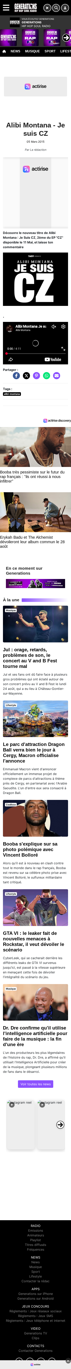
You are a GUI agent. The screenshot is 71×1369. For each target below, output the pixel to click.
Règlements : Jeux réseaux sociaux (35, 1311)
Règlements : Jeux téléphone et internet (35, 1321)
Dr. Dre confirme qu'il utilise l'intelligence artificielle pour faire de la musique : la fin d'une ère (35, 1036)
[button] (21, 1124)
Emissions (35, 1230)
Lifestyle (35, 1276)
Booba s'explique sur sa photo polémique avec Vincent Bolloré (30, 849)
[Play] (5, 35)
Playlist (35, 1240)
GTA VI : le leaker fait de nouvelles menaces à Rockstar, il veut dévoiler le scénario (33, 941)
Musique (32, 51)
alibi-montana (12, 393)
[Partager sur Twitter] (25, 378)
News (15, 51)
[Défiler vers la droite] (60, 1125)
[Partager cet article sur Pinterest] (35, 378)
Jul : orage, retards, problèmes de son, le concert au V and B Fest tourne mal (30, 658)
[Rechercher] (56, 8)
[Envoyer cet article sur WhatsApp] (45, 378)
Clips (35, 1338)
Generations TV (35, 1333)
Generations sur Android (35, 1298)
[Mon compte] (65, 8)
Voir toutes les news (36, 1084)
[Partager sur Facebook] (15, 378)
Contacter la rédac (35, 1281)
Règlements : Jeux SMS (35, 1316)
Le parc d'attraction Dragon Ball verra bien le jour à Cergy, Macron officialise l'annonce (34, 753)
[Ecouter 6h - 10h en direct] (35, 583)
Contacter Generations (35, 1351)
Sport (50, 51)
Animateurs (35, 1235)
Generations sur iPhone (35, 1294)
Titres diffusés (35, 1245)
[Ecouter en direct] (47, 8)
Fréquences (35, 1249)
